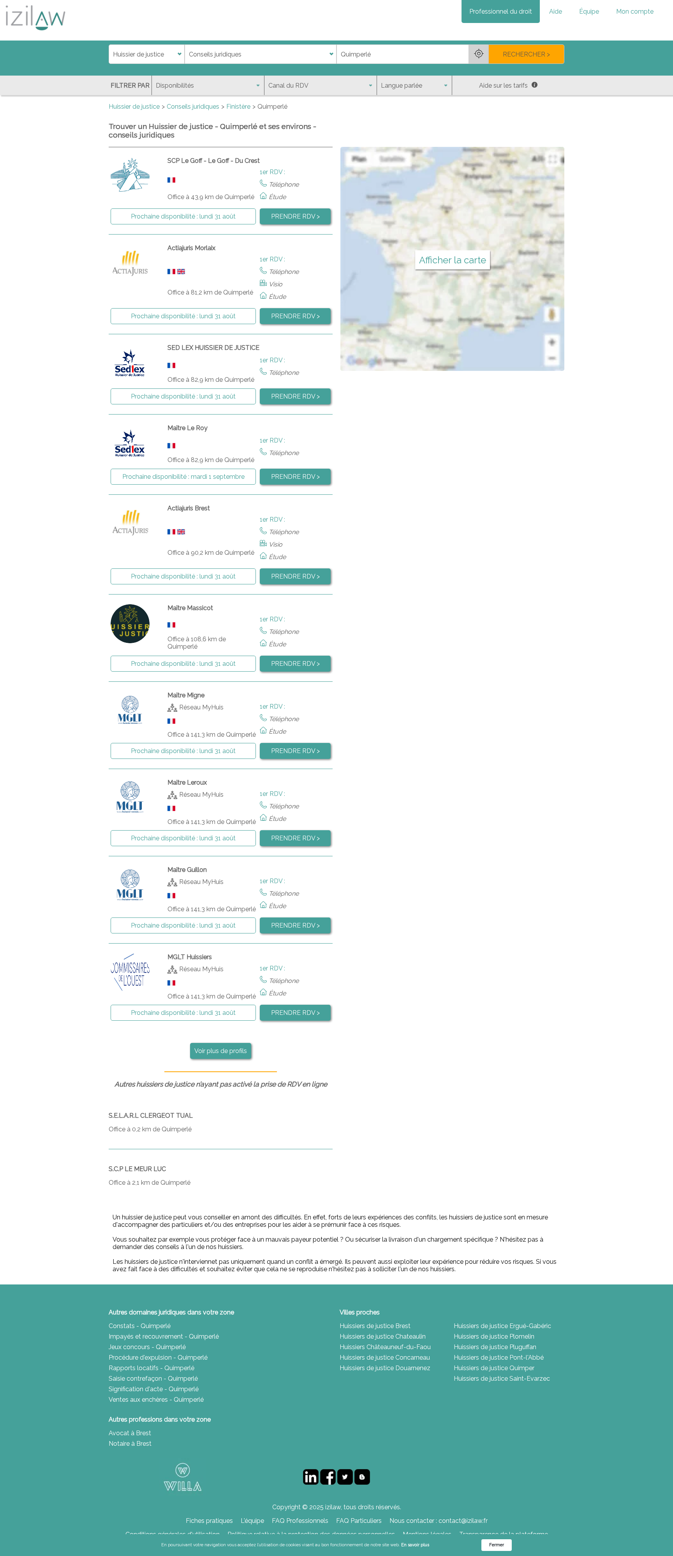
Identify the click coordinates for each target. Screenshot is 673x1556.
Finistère (238, 106)
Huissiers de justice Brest (375, 1326)
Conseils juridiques (193, 106)
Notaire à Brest (130, 1443)
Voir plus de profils (220, 1051)
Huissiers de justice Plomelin (494, 1336)
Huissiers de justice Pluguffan (495, 1347)
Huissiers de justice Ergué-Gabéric (502, 1326)
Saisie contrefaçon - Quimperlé (153, 1378)
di (111, 54)
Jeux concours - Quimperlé (147, 1347)
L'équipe (252, 1520)
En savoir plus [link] (415, 1544)
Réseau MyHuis (201, 707)
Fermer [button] (496, 1544)
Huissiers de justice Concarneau (385, 1357)
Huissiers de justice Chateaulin (383, 1336)
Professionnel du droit (500, 11)
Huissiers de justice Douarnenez (385, 1368)
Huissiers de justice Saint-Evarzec (502, 1378)
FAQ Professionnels (300, 1520)
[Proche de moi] (478, 54)
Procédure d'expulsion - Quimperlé (158, 1357)
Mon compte (635, 11)
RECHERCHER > (526, 54)
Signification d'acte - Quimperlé (154, 1389)
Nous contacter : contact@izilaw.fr (438, 1520)
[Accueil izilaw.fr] (35, 33)
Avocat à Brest (130, 1433)
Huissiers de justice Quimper (494, 1368)
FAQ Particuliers (359, 1520)
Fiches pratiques (209, 1520)
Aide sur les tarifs (503, 85)
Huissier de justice (134, 106)
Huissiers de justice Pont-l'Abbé (499, 1357)
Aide (555, 11)
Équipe (589, 11)
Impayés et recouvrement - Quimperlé (164, 1336)
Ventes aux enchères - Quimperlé (156, 1399)
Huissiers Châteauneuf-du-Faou (385, 1347)
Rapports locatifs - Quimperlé (151, 1368)
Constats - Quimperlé (140, 1326)
